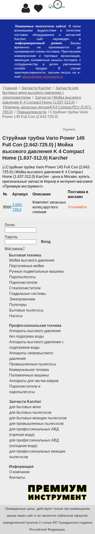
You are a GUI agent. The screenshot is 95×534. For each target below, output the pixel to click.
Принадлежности (31, 112)
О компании (19, 472)
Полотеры (18, 305)
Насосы (16, 316)
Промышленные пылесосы (32, 364)
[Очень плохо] (67, 121)
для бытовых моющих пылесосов (38, 418)
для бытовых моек (25, 407)
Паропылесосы (22, 277)
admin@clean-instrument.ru (42, 76)
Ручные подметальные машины (36, 271)
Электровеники (22, 299)
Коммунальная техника (29, 370)
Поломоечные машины (29, 375)
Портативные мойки (26, 266)
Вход (45, 242)
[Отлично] (85, 121)
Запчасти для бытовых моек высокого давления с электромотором (40, 93)
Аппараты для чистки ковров (34, 381)
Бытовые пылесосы (26, 310)
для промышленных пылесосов (36, 424)
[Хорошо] (80, 121)
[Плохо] (71, 121)
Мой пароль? (15, 248)
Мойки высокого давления (31, 260)
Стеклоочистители (25, 288)
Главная (10, 88)
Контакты (17, 477)
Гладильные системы (27, 294)
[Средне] (76, 121)
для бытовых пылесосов (30, 412)
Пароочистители (23, 282)
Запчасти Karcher (36, 88)
